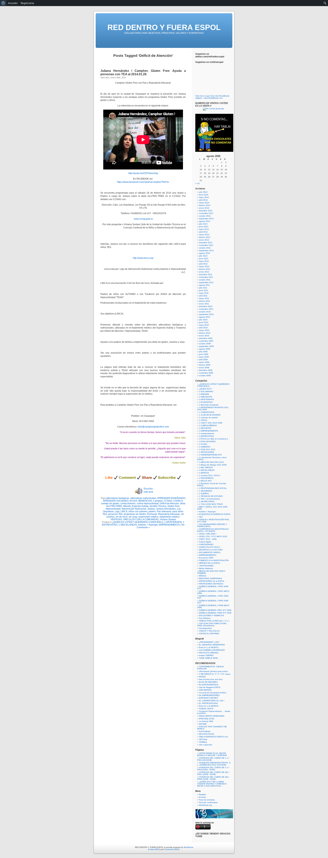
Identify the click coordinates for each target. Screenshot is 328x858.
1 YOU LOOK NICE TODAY (211, 504)
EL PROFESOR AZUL (208, 703)
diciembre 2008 (205, 370)
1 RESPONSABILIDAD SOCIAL (213, 488)
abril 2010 (203, 328)
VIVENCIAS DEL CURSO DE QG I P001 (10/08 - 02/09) (213, 773)
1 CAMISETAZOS (206, 412)
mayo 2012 (204, 261)
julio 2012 (203, 256)
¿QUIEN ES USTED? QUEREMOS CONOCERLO (137, 522)
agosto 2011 (204, 285)
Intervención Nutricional (134, 508)
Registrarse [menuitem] (27, 3)
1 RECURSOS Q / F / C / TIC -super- (215, 674)
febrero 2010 (204, 333)
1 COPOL (203, 420)
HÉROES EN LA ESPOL (209, 563)
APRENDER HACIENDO (116, 500)
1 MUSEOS (204, 473)
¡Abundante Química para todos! (213, 671)
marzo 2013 (204, 234)
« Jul (197, 183)
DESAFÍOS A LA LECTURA (211, 550)
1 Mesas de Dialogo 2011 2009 (212, 465)
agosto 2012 (204, 253)
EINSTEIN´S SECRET (208, 698)
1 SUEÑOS (204, 493)
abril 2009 (203, 360)
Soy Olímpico (205, 618)
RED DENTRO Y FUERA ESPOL (164, 27)
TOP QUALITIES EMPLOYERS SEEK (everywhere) (211, 624)
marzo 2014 (204, 203)
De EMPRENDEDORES (209, 695)
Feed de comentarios (208, 802)
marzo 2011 (204, 298)
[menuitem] (3, 3)
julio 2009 (203, 352)
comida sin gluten (110, 503)
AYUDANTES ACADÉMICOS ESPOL (215, 514)
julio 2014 (203, 192)
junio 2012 (203, 258)
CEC (201, 517)
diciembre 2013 (205, 211)
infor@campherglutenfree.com (153, 426)
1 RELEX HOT (205, 481)
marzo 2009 (204, 362)
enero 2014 (204, 208)
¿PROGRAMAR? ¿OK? (209, 642)
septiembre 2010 (206, 314)
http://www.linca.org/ (143, 258)
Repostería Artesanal (169, 514)
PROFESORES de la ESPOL (212, 581)
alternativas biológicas (117, 498)
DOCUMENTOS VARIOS (209, 552)
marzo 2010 (204, 330)
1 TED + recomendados (209, 499)
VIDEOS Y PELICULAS (209, 631)
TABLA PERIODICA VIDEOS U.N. (213, 737)
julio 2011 (203, 288)
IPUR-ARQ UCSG (206, 719)
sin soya (133, 516)
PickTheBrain (205, 731)
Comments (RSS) (171, 849)
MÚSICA (202, 576)
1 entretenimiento (206, 433)
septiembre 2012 (206, 250)
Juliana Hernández (166, 508)
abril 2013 (203, 232)
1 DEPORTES (205, 428)
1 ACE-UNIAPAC (206, 391)
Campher (158, 500)
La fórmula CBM (206, 721)
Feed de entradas (207, 800)
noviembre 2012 (206, 245)
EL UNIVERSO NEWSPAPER (212, 645)
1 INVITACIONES (206, 452)
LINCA (124, 511)
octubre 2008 (205, 375)
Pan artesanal (164, 511)
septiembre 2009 (206, 346)
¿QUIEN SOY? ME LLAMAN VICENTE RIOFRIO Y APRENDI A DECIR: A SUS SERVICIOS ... (211, 784)
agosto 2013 (204, 221)
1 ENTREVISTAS (206, 436)
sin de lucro (122, 516)
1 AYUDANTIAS (206, 402)
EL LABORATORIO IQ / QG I (211, 701)
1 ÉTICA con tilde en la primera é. (213, 439)
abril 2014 (203, 200)
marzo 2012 (204, 266)
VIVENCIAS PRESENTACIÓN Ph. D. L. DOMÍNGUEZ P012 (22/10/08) (214, 764)
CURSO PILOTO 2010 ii (209, 547)
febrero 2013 (204, 237)
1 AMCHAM (204, 394)
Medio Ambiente (206, 568)
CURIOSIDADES (206, 544)
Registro (202, 794)
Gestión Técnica (158, 506)
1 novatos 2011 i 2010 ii (209, 475)
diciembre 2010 (205, 306)
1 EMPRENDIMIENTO (208, 431)
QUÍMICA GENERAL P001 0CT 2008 (215, 610)
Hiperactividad (113, 508)
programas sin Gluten (135, 514)
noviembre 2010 (206, 309)
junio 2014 (203, 195)
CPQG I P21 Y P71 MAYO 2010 (213, 536)
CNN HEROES (205, 690)
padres (152, 511)
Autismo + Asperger (148, 524)
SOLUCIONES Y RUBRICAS (211, 615)
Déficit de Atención (169, 503)
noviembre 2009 (206, 341)
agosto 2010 (204, 317)
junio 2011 (203, 290)
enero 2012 (204, 272)
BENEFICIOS (145, 500)
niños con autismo (138, 511)
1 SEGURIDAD (205, 491)
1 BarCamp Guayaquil (208, 405)
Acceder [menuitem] (13, 3)
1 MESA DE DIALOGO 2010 (211, 462)
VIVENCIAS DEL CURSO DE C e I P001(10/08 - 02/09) (213, 768)
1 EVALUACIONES (207, 441)
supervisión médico (148, 516)
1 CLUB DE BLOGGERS (210, 415)
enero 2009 (204, 367)
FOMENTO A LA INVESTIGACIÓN (214, 560)
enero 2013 (204, 240)
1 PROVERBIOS (206, 478)
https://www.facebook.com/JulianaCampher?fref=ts (143, 182)
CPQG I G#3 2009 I (207, 534)
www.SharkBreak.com (213, 98)
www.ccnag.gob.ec (143, 219)
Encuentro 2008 (206, 558)
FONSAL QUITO (206, 709)
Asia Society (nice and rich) (210, 679)
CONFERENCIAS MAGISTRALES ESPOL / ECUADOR (213, 530)
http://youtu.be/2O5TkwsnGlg (143, 173)
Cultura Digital (205, 542)
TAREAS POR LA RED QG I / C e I (214, 621)
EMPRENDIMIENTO (169, 524)
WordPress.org (205, 805)
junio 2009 (203, 354)
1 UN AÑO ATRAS (206, 501)
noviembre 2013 (206, 213)
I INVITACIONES (206, 566)
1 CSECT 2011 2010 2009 (210, 423)
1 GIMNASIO (204, 447)
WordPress (188, 847)
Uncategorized (205, 628)
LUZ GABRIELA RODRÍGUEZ (212, 650)
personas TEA (115, 514)
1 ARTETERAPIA (173, 522)
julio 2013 (203, 224)
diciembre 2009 (205, 338)
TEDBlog (203, 742)
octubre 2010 (205, 312)
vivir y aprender (205, 745)
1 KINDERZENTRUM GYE (210, 455)
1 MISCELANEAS (128, 524)
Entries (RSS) (154, 849)
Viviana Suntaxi (168, 519)
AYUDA (133, 500)
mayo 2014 (204, 197)
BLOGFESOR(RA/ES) (208, 685)
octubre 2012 (205, 248)
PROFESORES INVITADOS (211, 584)
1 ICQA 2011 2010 (207, 449)
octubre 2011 (205, 280)
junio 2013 (203, 227)
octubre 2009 (205, 344)
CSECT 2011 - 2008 (208, 539)
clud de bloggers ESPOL (210, 687)
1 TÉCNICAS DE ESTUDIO (211, 496)
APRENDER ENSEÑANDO (171, 498)
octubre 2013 (205, 216)
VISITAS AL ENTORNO (209, 633)
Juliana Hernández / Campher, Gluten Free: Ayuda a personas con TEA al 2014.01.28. (143, 72)
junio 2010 (203, 322)
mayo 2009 (204, 357)
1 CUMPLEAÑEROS (208, 425)
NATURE (203, 724)
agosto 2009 (204, 349)
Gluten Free (173, 506)
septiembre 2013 (206, 219)
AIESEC (202, 677)
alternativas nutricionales (143, 498)
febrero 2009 (204, 365)
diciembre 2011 (205, 274)
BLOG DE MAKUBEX (208, 682)
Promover (152, 514)
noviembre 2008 (206, 373)
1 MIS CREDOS (206, 467)
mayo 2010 (204, 325)
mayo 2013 (204, 229)
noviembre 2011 (206, 277)
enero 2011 (204, 304)
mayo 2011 (204, 293)
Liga (117, 511)
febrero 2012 (204, 269)
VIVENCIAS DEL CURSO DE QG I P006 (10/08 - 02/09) (213, 778)
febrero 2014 (204, 205)
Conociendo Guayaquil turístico (212, 693)
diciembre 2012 (205, 242)
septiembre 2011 (206, 282)
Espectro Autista (140, 506)
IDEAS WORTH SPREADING (211, 716)
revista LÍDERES (206, 655)
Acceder (202, 797)
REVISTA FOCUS (206, 734)
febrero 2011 (204, 301)
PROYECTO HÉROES (208, 653)
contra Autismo (128, 503)
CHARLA (178, 500)
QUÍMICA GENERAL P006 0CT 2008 (215, 613)
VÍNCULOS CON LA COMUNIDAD (141, 519)
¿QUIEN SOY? (205, 389)
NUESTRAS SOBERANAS (210, 578)
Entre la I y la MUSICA (208, 647)
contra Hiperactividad (148, 503)
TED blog (203, 739)
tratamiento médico (169, 516)
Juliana (151, 508)
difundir (127, 506)
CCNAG (168, 500)
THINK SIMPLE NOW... (209, 658)
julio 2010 (203, 320)
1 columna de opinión (208, 417)
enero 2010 (204, 336)
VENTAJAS (116, 519)
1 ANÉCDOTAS (205, 397)
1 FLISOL (203, 444)
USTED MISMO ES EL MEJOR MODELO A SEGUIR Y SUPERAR (212, 754)
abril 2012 (203, 264)
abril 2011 (203, 296)
